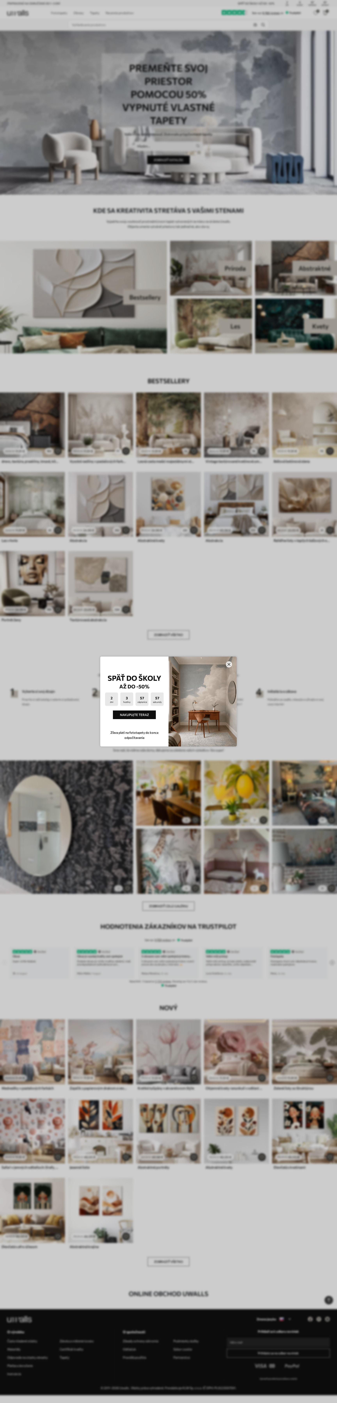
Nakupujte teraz (134, 715)
